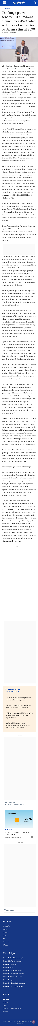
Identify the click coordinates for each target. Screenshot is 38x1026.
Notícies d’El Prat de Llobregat (12, 961)
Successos (5, 932)
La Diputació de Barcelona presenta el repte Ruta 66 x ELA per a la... (18, 698)
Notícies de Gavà (8, 967)
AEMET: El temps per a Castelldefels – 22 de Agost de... (18, 833)
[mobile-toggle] (4, 3)
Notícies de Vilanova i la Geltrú (12, 977)
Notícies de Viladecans (9, 964)
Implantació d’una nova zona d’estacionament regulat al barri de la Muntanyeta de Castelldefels (18, 725)
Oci (4, 939)
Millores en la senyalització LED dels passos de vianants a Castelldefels (18, 706)
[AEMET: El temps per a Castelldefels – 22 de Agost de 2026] (19, 819)
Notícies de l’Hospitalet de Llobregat (14, 983)
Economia (6, 9)
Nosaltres (5, 1012)
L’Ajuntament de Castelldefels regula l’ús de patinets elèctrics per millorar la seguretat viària (19, 715)
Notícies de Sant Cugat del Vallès (12, 986)
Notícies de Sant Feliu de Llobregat (13, 974)
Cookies (5, 1005)
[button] (34, 3)
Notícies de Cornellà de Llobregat (13, 958)
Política (5, 929)
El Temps (8, 829)
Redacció (6, 32)
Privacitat (5, 1002)
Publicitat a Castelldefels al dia (12, 1008)
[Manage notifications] (33, 1022)
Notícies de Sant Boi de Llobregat (13, 970)
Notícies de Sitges (8, 980)
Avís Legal (6, 999)
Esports (5, 935)
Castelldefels (6, 926)
